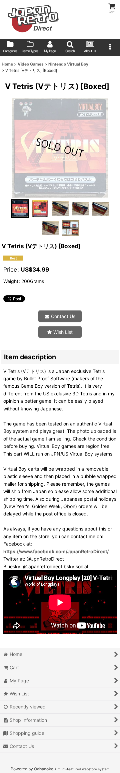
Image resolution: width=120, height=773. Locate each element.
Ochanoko (43, 768)
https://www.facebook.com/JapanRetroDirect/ (56, 551)
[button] (70, 47)
